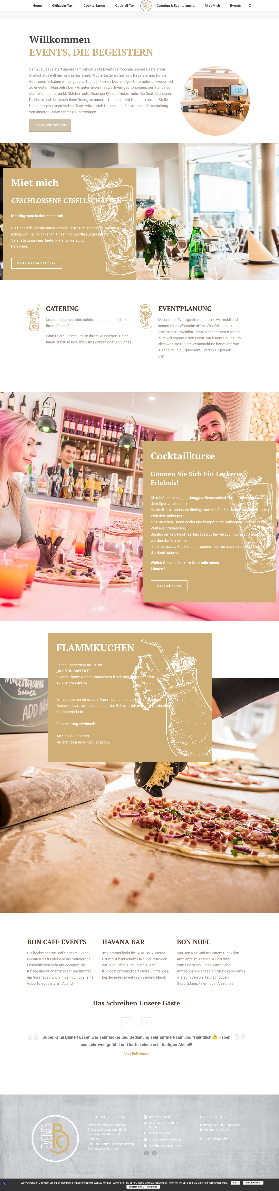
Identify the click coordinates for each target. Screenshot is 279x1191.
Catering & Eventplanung (176, 6)
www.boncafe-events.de (165, 1145)
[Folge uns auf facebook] (146, 1153)
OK (235, 1182)
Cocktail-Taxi (125, 6)
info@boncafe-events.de (165, 1139)
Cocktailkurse (94, 6)
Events (235, 6)
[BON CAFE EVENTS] (146, 5)
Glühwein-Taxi (62, 6)
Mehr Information (143, 1186)
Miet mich (212, 6)
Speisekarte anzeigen (50, 125)
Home (37, 6)
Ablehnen (253, 1182)
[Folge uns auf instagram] (154, 1153)
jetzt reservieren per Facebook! (86, 742)
